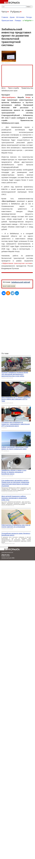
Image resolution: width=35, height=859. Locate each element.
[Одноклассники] (8, 293)
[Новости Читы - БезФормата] (10, 2)
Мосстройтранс (8, 97)
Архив (12, 17)
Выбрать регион (6, 555)
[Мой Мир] (17, 293)
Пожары (18, 20)
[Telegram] (12, 293)
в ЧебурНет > (28, 20)
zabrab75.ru (7, 63)
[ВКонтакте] (4, 293)
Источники (20, 17)
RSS (13, 558)
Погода (29, 17)
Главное (5, 17)
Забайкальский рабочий (20, 282)
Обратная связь (6, 554)
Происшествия (7, 20)
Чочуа (27, 97)
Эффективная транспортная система (17, 263)
